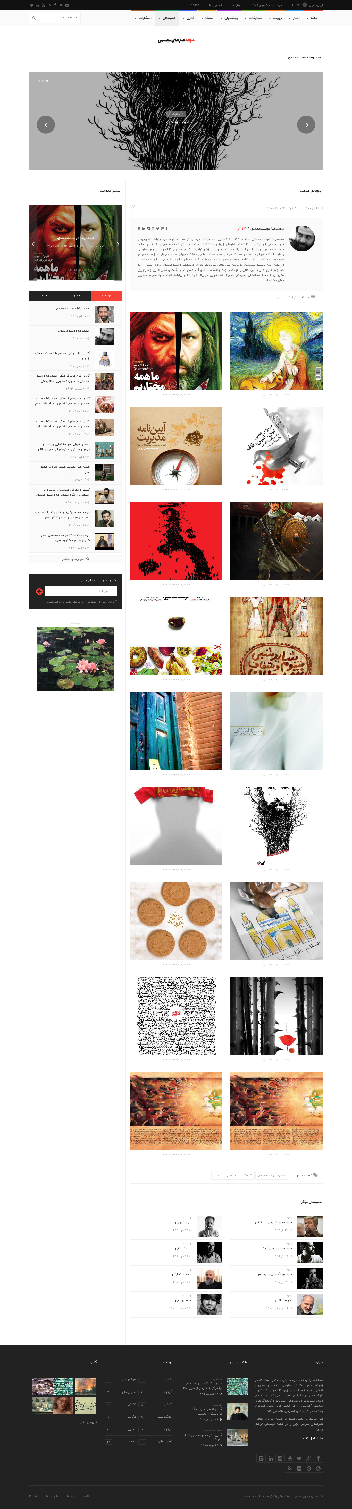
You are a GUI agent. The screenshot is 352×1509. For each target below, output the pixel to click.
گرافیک (176, 114)
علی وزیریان (183, 1222)
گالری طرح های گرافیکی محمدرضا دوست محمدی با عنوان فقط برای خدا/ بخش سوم (63, 381)
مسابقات (255, 18)
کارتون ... (121, 1429)
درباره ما (236, 5)
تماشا (209, 18)
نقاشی (217, 1379)
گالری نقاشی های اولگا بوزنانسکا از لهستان (207, 1411)
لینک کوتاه (175, 130)
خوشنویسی (121, 1380)
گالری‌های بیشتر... (87, 1422)
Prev (46, 125)
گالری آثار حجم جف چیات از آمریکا (203, 1437)
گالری (190, 18)
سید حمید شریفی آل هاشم (273, 1222)
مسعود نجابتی (181, 1274)
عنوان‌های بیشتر (73, 559)
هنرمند (287, 1218)
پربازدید (106, 295)
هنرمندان (169, 18)
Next (306, 125)
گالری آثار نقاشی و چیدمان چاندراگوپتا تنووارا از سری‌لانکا (202, 1385)
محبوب (75, 295)
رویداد (277, 18)
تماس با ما (215, 5)
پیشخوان (231, 18)
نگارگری (121, 1404)
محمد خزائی (183, 1248)
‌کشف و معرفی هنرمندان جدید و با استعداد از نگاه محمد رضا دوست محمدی (62, 492)
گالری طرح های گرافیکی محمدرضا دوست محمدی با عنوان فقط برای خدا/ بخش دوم (62, 401)
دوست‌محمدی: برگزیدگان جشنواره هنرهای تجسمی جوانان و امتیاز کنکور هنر (62, 515)
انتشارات (145, 18)
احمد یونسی (183, 1300)
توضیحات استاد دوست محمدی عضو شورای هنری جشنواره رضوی (65, 537)
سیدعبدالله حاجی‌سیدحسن (274, 1274)
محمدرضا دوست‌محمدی (176, 122)
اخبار (296, 18)
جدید (44, 295)
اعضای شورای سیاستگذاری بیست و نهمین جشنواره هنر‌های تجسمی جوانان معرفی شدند (64, 449)
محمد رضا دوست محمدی (73, 309)
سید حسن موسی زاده (277, 1248)
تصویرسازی (121, 1392)
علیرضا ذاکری (283, 1300)
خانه (314, 18)
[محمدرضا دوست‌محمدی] (276, 351)
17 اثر (241, 228)
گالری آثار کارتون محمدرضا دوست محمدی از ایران (62, 355)
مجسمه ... (121, 1441)
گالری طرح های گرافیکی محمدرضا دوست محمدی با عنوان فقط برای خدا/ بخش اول (63, 424)
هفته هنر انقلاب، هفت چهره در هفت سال (65, 469)
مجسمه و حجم (212, 1431)
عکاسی (121, 1417)
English (194, 4)
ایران (278, 297)
